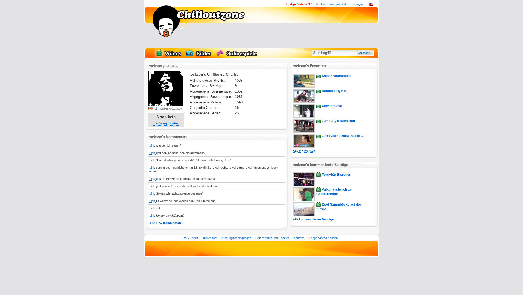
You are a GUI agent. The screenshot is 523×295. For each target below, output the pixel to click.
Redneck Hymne (335, 91)
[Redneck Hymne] (304, 101)
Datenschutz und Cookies (272, 238)
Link (153, 145)
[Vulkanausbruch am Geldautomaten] (304, 200)
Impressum (209, 238)
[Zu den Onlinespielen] (237, 56)
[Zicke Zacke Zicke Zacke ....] (304, 146)
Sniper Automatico (336, 76)
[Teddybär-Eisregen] (304, 185)
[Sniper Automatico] (304, 86)
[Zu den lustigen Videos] (168, 56)
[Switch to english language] (370, 4)
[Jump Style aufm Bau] (304, 131)
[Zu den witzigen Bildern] (199, 56)
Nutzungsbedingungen (236, 238)
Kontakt (299, 238)
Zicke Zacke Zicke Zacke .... (343, 136)
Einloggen (358, 4)
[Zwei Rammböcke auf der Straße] (304, 215)
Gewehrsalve (332, 106)
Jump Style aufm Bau (338, 121)
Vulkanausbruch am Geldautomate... (334, 192)
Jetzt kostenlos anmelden (332, 4)
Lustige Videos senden (323, 238)
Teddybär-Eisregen (336, 175)
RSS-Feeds (190, 238)
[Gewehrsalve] (304, 116)
